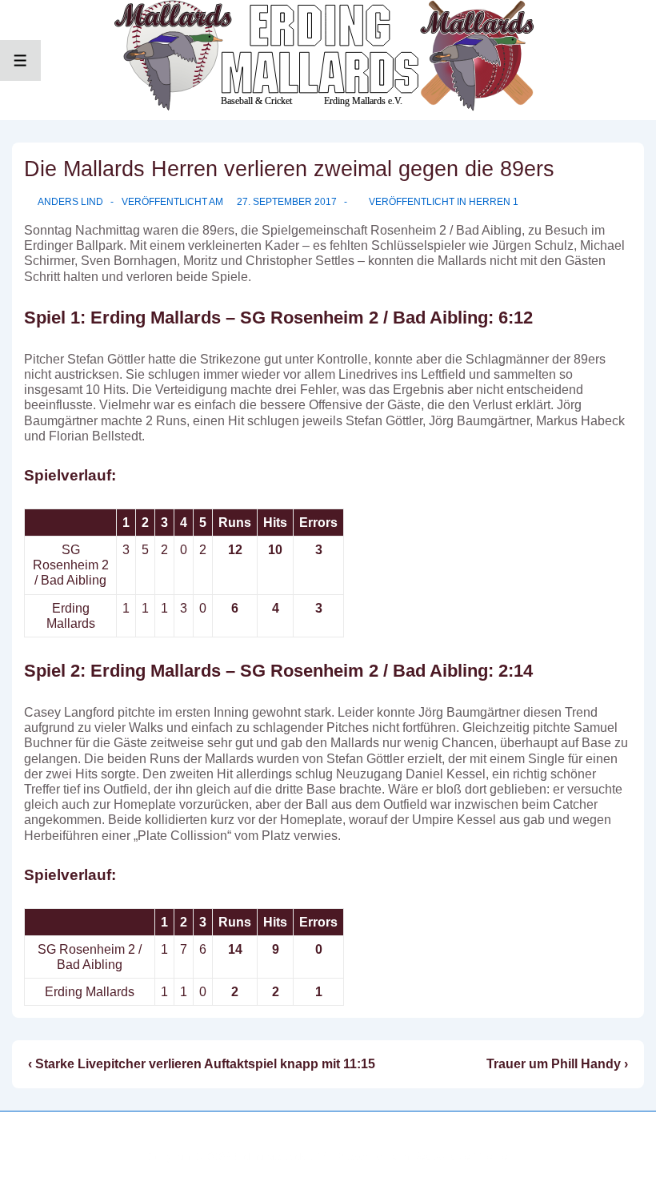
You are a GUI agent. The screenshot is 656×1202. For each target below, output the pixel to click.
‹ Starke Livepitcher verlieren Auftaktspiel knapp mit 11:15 (201, 1064)
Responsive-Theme (461, 1157)
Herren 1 (493, 201)
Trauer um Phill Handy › (557, 1064)
